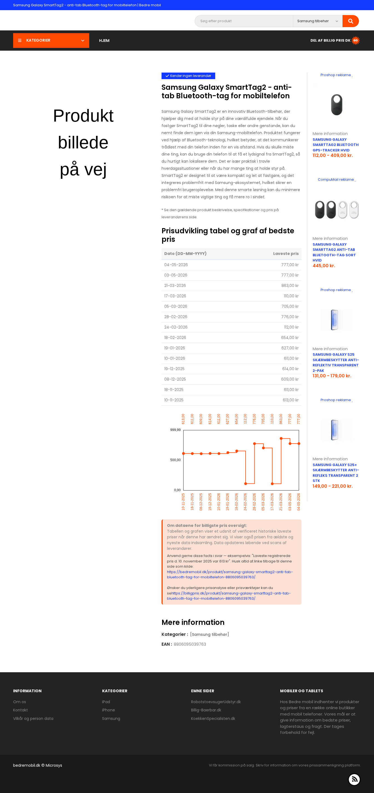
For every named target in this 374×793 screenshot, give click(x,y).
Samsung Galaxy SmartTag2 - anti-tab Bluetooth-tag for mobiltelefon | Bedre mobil (87, 5)
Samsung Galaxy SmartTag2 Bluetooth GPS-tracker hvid (336, 145)
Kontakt (20, 710)
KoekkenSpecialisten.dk (213, 718)
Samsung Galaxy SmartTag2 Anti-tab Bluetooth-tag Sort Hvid (334, 252)
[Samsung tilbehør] (209, 634)
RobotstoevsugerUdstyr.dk (216, 702)
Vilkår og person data (33, 718)
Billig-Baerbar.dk (206, 710)
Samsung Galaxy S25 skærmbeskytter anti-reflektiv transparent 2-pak (336, 362)
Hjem (104, 40)
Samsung (111, 718)
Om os (19, 702)
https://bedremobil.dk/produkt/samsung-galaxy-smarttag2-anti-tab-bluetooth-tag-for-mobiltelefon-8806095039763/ (230, 574)
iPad (106, 702)
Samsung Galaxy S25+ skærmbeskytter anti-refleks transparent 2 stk (336, 473)
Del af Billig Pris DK (330, 40)
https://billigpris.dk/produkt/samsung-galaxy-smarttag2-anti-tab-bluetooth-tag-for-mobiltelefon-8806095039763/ (229, 596)
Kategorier (38, 40)
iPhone (108, 710)
